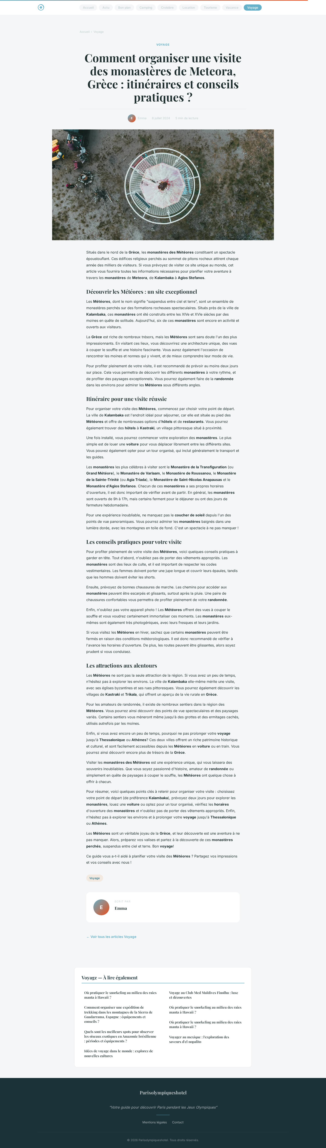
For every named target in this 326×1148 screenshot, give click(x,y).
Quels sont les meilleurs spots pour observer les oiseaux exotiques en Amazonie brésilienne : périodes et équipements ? (120, 1036)
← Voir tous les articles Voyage (111, 937)
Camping (145, 7)
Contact (178, 1122)
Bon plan (124, 7)
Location (189, 7)
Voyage (252, 7)
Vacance (232, 7)
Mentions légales (154, 1122)
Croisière (167, 7)
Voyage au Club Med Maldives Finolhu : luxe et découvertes (203, 995)
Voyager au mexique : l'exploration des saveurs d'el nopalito (199, 1039)
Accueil (88, 7)
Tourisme (210, 7)
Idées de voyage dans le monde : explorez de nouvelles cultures (118, 1053)
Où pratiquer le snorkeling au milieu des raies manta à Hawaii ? (120, 995)
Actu (105, 7)
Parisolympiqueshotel (163, 1092)
